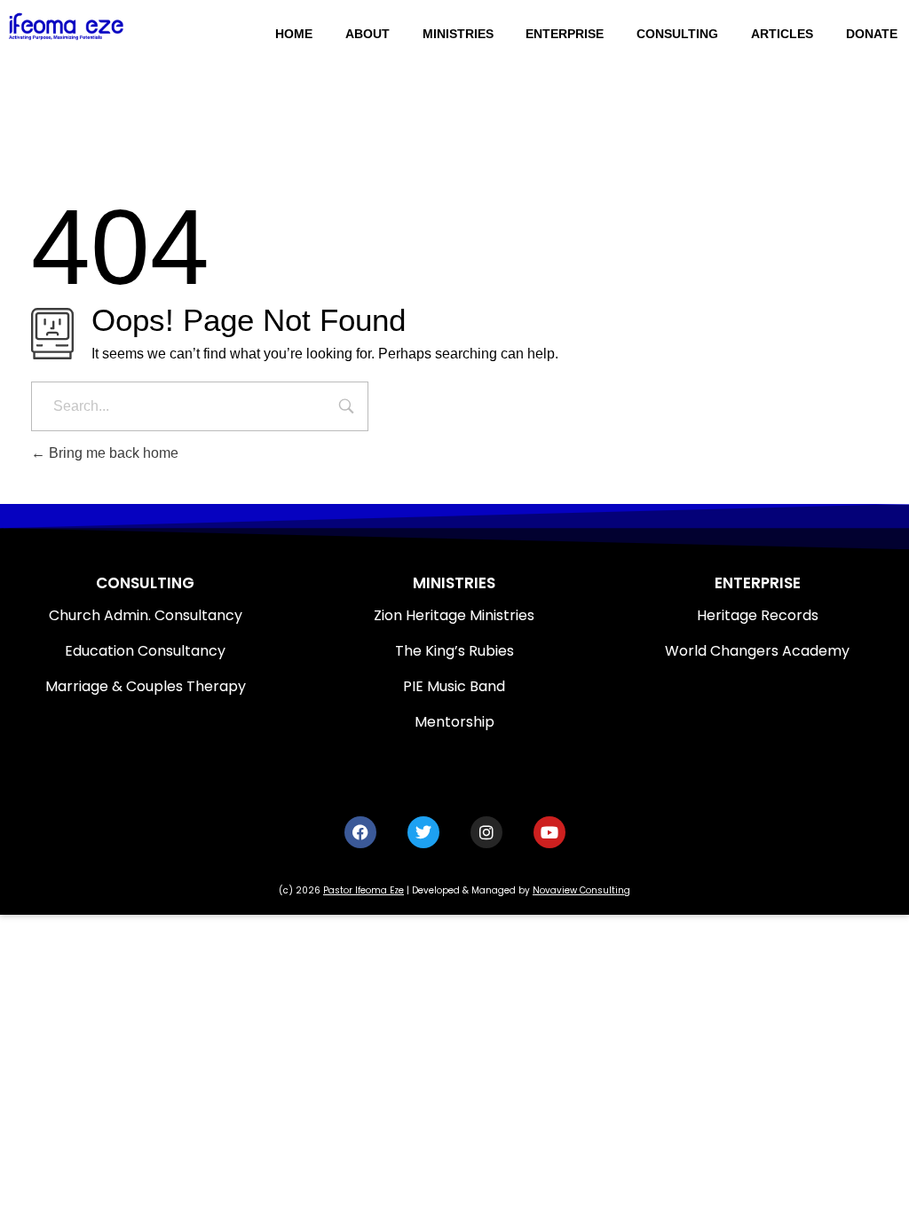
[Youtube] (549, 832)
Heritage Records (757, 615)
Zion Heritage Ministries (454, 615)
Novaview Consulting (581, 890)
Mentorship (454, 722)
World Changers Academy (757, 651)
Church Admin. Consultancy (145, 615)
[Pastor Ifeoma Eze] (97, 26)
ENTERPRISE (758, 583)
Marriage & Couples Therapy (145, 686)
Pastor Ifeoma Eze (363, 890)
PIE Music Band (454, 686)
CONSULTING (145, 583)
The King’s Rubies (454, 651)
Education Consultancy (145, 651)
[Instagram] (486, 832)
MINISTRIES (454, 583)
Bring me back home (111, 452)
